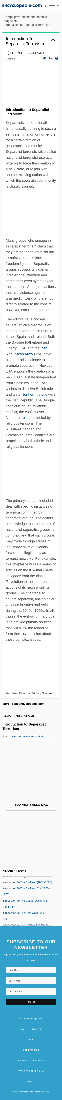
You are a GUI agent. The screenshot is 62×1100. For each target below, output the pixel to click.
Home (23, 1029)
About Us (37, 1029)
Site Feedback (31, 1050)
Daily (31, 1082)
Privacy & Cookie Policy (31, 1061)
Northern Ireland (34, 394)
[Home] (22, 5)
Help (31, 1040)
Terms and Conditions (31, 1071)
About (27, 736)
